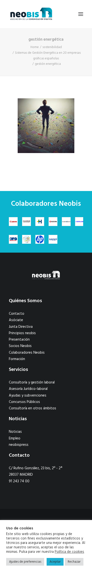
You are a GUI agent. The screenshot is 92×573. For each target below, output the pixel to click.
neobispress (18, 445)
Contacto (16, 314)
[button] (80, 14)
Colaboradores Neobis (27, 353)
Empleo (14, 438)
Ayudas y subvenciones (27, 396)
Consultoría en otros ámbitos (32, 408)
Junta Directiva (21, 327)
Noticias (15, 432)
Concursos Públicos (24, 402)
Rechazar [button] (74, 561)
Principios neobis (22, 333)
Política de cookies (69, 552)
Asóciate (16, 320)
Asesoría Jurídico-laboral (28, 389)
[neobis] (31, 14)
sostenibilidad (52, 47)
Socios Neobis (20, 346)
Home (34, 47)
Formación (17, 359)
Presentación (19, 340)
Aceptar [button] (55, 561)
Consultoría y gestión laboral (32, 382)
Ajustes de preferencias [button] (25, 561)
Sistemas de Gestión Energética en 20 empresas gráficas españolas (48, 55)
